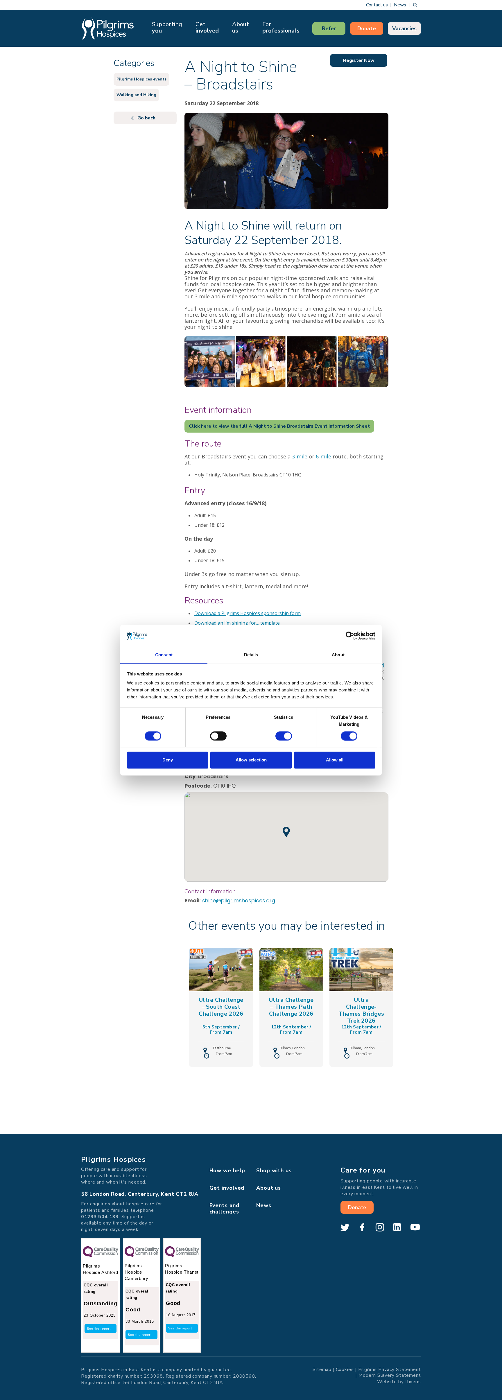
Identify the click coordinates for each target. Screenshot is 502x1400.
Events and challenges (224, 1208)
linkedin (397, 1227)
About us (268, 1188)
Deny (167, 760)
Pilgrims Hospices (108, 28)
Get (207, 27)
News (400, 5)
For (281, 27)
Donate (366, 28)
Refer (329, 28)
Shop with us (274, 1170)
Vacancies (404, 28)
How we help (227, 1170)
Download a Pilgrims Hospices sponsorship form (247, 613)
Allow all (334, 760)
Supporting (167, 27)
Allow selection (251, 760)
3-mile (299, 456)
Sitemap (322, 1369)
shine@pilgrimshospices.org (238, 900)
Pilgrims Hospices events (141, 79)
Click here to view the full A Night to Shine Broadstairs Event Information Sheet (279, 426)
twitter (345, 1227)
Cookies (345, 1369)
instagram (380, 1227)
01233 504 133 (100, 1216)
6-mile (322, 456)
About (240, 27)
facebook (362, 1227)
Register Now (358, 60)
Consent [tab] (164, 655)
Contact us (377, 5)
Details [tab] (251, 655)
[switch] (218, 736)
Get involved (227, 1188)
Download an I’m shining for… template (237, 623)
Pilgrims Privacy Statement (389, 1369)
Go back (146, 118)
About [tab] (338, 655)
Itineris (413, 1381)
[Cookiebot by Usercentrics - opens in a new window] (349, 635)
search (415, 5)
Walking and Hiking (136, 95)
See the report (99, 1328)
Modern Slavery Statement (389, 1375)
